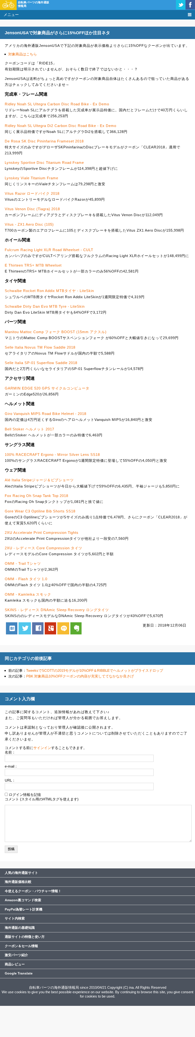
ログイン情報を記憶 (25, 795)
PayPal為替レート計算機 (23, 909)
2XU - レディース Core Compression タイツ (43, 548)
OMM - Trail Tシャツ (23, 563)
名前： (10, 752)
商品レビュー (15, 964)
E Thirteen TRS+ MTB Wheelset (33, 265)
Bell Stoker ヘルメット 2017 (29, 429)
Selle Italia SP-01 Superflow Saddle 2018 (41, 363)
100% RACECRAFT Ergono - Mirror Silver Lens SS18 (52, 455)
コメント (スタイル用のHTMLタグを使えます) (41, 799)
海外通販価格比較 (18, 882)
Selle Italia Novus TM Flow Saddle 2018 (40, 347)
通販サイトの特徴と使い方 (25, 937)
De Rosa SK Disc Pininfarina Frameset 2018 (44, 141)
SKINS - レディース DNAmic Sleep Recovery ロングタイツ (57, 610)
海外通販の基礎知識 (20, 928)
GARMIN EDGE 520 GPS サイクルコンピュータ (47, 388)
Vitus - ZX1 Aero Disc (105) (29, 224)
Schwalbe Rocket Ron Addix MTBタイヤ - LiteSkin (49, 291)
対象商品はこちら (22, 54)
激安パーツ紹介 (16, 955)
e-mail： (11, 766)
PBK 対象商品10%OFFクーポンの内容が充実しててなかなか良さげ (80, 676)
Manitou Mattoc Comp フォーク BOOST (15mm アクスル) (56, 332)
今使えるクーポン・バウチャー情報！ (33, 891)
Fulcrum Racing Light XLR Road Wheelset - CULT (49, 250)
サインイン (42, 748)
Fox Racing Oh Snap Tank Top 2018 (36, 496)
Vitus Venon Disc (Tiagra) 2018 (32, 209)
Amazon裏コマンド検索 (23, 900)
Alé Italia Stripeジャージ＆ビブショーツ (39, 480)
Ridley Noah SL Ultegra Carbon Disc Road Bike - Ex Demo (57, 104)
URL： (10, 780)
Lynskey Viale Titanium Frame (31, 178)
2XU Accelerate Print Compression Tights (41, 533)
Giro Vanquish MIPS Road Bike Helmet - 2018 (45, 414)
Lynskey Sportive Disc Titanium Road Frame (44, 163)
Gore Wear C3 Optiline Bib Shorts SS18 (40, 511)
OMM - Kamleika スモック (28, 594)
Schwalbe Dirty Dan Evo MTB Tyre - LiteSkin (45, 306)
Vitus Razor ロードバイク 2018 (32, 193)
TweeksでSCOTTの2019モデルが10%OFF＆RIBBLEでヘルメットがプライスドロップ (94, 670)
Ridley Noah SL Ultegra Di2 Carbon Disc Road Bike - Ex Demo (60, 126)
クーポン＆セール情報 (21, 946)
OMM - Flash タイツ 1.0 (26, 579)
